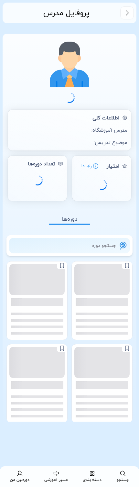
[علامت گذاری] (127, 265)
